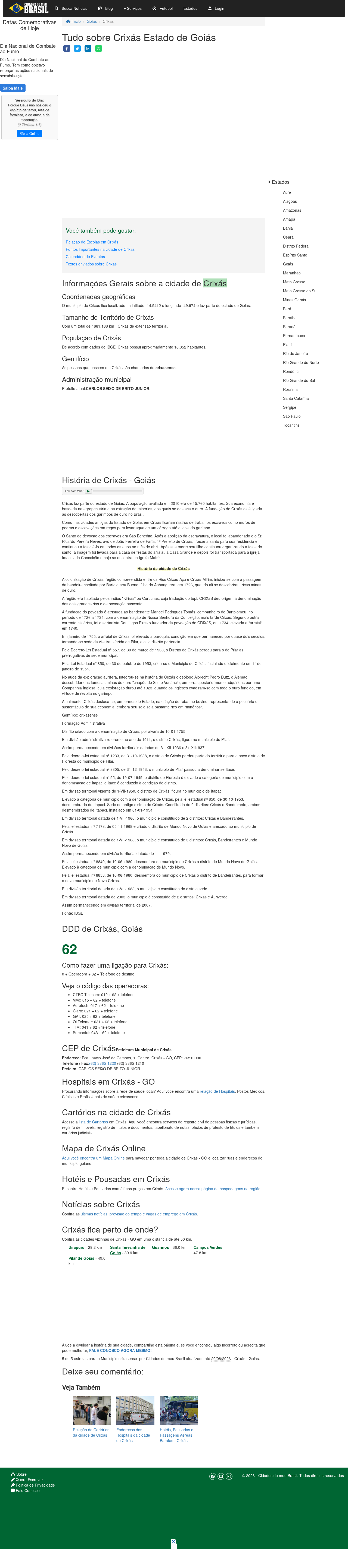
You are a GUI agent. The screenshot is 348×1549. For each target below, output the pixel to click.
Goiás (92, 21)
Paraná (289, 326)
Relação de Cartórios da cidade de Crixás (91, 1432)
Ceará (288, 237)
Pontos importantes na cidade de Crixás (100, 249)
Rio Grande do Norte (301, 362)
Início (75, 21)
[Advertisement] (163, 90)
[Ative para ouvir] (88, 491)
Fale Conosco (27, 1490)
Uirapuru (77, 1247)
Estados (190, 8)
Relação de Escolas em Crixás (92, 242)
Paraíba (290, 317)
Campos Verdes (208, 1247)
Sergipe (289, 407)
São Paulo (292, 416)
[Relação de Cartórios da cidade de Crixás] (92, 1410)
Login (219, 8)
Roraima (290, 389)
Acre (287, 192)
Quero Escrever (29, 1479)
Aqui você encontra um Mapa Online (93, 1158)
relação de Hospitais (217, 1091)
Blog (108, 8)
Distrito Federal (296, 246)
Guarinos (160, 1247)
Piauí (287, 344)
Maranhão (292, 272)
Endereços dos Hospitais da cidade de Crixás (133, 1435)
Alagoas (290, 201)
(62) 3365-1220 (102, 1063)
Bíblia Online (29, 133)
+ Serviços (133, 8)
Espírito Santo (295, 255)
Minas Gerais (294, 299)
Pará (287, 308)
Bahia (288, 228)
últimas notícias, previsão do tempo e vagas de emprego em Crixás (139, 1214)
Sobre (21, 1474)
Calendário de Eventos (85, 256)
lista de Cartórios (93, 1121)
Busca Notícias (74, 8)
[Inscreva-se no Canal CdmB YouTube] (221, 1476)
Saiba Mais (13, 88)
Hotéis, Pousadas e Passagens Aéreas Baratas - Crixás (176, 1435)
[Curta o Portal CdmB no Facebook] (213, 1476)
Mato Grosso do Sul (300, 290)
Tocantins (291, 425)
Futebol (166, 8)
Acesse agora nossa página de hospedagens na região (212, 1188)
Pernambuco (294, 335)
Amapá (289, 219)
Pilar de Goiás (81, 1258)
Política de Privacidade (35, 1485)
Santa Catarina (296, 398)
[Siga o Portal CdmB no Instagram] (229, 1476)
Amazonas (292, 210)
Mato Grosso (294, 281)
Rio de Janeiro (295, 353)
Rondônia (291, 371)
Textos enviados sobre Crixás (91, 264)
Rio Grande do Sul (299, 380)
